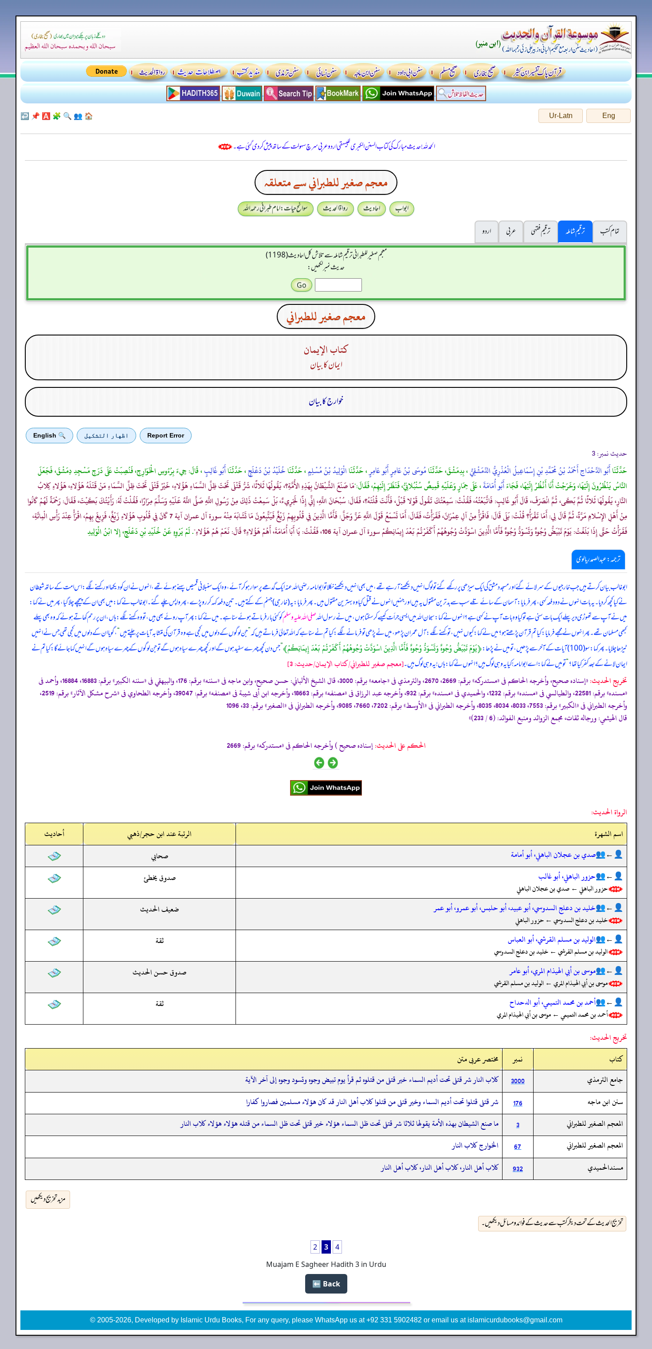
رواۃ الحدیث (335, 208)
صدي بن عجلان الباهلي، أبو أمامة (553, 855)
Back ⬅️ (326, 1284)
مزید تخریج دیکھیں (48, 1199)
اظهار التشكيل (106, 435)
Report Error (165, 435)
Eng (608, 115)
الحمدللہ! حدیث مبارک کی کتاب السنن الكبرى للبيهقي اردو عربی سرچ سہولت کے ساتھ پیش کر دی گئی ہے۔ (334, 147)
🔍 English (49, 435)
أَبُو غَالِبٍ (214, 471)
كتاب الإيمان (326, 350)
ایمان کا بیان (326, 365)
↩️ (24, 116)
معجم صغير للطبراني (326, 316)
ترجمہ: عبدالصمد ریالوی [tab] (598, 559)
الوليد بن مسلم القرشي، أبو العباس (552, 939)
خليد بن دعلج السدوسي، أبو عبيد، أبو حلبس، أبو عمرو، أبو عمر (515, 908)
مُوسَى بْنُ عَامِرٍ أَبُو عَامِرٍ (396, 471)
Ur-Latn (561, 115)
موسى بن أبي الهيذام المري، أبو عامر (553, 971)
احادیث (371, 208)
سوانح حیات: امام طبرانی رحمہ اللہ (276, 208)
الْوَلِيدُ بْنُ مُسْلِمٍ (326, 471)
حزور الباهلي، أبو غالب (567, 876)
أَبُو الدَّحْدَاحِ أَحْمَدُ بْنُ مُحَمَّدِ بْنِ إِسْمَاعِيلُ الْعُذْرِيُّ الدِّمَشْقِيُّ (539, 471)
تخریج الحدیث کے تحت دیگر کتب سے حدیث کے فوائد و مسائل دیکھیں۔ (552, 1223)
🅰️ (46, 116)
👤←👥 (609, 855)
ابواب (401, 208)
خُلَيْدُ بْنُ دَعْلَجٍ (266, 471)
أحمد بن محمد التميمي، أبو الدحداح (553, 1002)
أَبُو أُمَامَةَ (492, 486)
